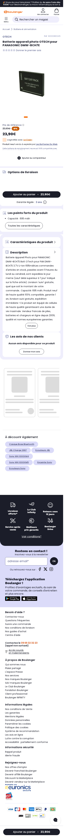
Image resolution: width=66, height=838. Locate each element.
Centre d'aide (12, 635)
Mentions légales (14, 716)
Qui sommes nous (15, 664)
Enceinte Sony (44, 462)
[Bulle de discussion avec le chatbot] (55, 820)
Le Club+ (27, 139)
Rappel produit (13, 751)
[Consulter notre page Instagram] (51, 570)
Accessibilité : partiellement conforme (26, 742)
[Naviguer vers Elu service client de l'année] (31, 796)
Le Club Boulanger (15, 686)
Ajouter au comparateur (34, 158)
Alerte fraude (12, 755)
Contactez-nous (14, 616)
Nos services (12, 675)
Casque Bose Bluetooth (21, 444)
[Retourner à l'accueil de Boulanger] (13, 12)
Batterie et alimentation (25, 29)
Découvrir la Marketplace (19, 778)
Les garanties (12, 712)
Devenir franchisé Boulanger (21, 770)
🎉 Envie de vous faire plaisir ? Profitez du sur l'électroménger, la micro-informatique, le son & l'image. (31, 3)
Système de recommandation (22, 731)
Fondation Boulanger (16, 690)
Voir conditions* (31, 536)
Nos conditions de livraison (20, 627)
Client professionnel (16, 693)
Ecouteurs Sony (17, 468)
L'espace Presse (14, 671)
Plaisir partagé (13, 668)
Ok (54, 561)
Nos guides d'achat (15, 631)
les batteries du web (47, 144)
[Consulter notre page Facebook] (40, 570)
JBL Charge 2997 (18, 450)
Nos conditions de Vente (18, 709)
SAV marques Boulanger (18, 682)
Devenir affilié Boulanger (18, 774)
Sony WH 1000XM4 (19, 456)
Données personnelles (17, 720)
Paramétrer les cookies (18, 723)
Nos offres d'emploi (16, 767)
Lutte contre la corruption (19, 738)
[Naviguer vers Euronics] (31, 787)
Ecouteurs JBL (42, 450)
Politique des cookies (16, 727)
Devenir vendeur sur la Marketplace (25, 781)
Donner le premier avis (28, 50)
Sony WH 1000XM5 (19, 462)
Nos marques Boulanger (18, 679)
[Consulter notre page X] (45, 570)
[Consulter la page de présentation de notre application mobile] (12, 598)
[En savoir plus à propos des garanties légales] (45, 202)
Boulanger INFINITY (15, 697)
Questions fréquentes (17, 620)
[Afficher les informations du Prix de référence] (23, 125)
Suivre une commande (18, 624)
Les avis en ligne (14, 734)
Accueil (6, 29)
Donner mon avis (31, 351)
